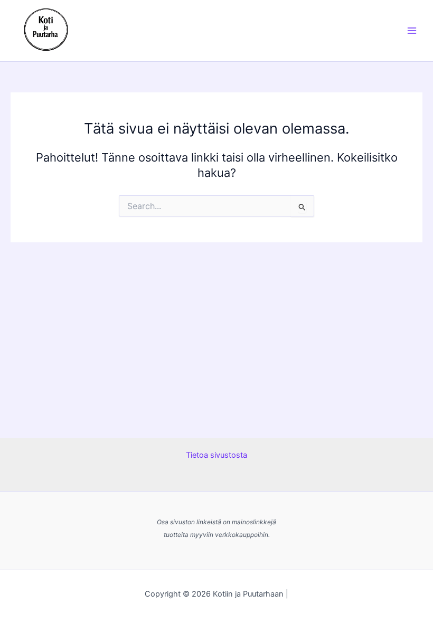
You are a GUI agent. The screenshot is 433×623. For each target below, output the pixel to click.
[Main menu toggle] (411, 30)
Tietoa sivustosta (216, 455)
